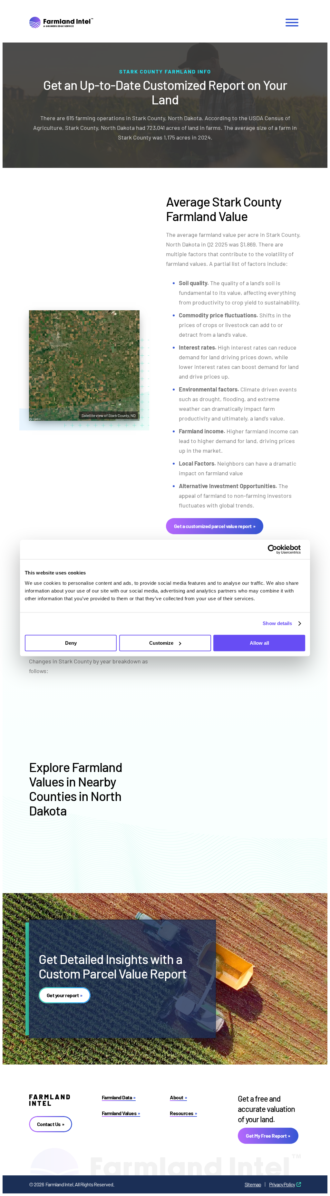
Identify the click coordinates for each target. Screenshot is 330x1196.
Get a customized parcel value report (213, 526)
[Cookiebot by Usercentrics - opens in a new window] (277, 549)
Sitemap (253, 1184)
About (176, 1097)
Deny (71, 643)
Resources (181, 1113)
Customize (161, 643)
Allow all (259, 643)
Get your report (63, 995)
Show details (277, 623)
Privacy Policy (282, 1184)
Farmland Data (117, 1097)
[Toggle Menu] (292, 22)
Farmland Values (119, 1113)
